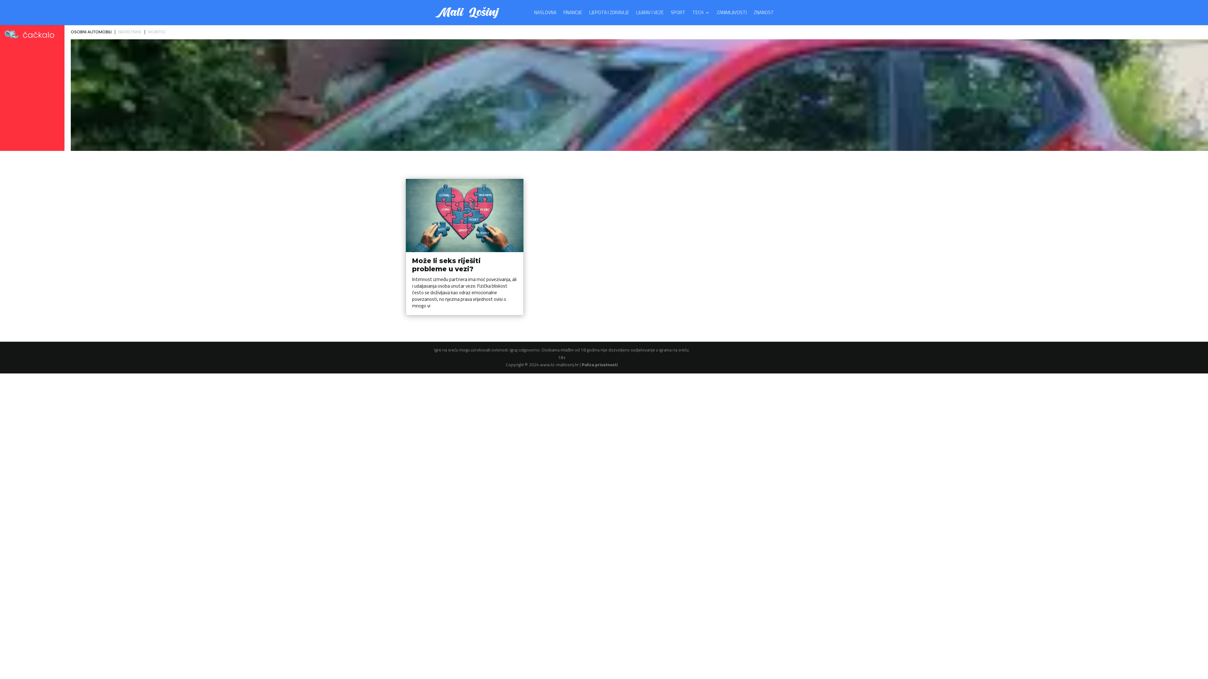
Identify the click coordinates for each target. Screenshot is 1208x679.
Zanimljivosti (732, 13)
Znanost (764, 13)
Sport (678, 13)
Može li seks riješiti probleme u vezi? (446, 265)
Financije (572, 13)
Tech (697, 13)
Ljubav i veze (650, 13)
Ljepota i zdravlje (609, 13)
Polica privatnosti (600, 365)
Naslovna (545, 13)
